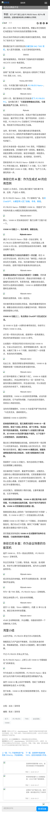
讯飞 (6, 719)
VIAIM (7, 723)
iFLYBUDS (16, 719)
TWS (26, 719)
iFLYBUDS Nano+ (35, 85)
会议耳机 (36, 719)
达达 (10, 23)
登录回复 (42, 809)
